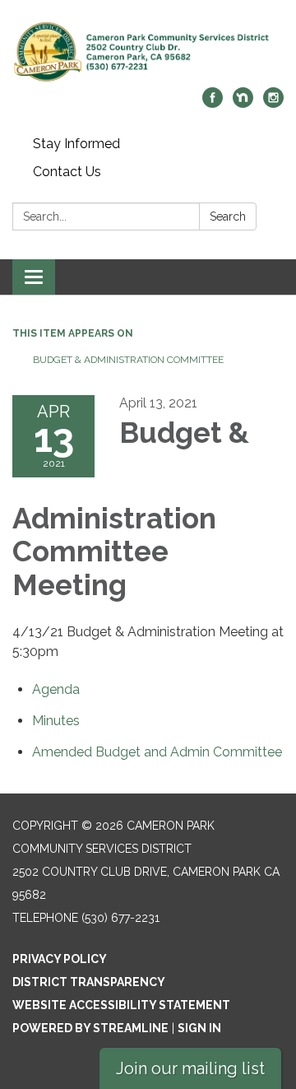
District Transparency (88, 982)
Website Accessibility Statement (121, 1005)
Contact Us (67, 171)
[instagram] (273, 103)
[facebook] (212, 103)
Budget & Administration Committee (128, 359)
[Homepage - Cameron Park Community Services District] (148, 51)
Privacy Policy (59, 959)
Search (228, 216)
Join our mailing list (190, 1068)
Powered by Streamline (90, 1028)
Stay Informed (76, 143)
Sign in (199, 1028)
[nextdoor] (243, 103)
